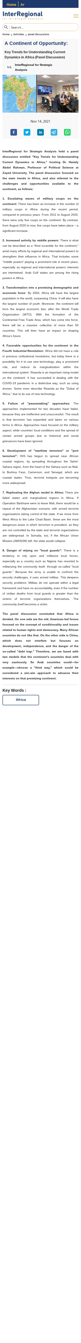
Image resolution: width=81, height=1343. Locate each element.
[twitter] (27, 132)
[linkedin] (40, 132)
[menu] (76, 16)
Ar (23, 4)
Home (11, 4)
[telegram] (54, 132)
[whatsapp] (67, 132)
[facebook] (13, 132)
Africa (21, 700)
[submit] (6, 27)
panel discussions (38, 34)
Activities (18, 34)
